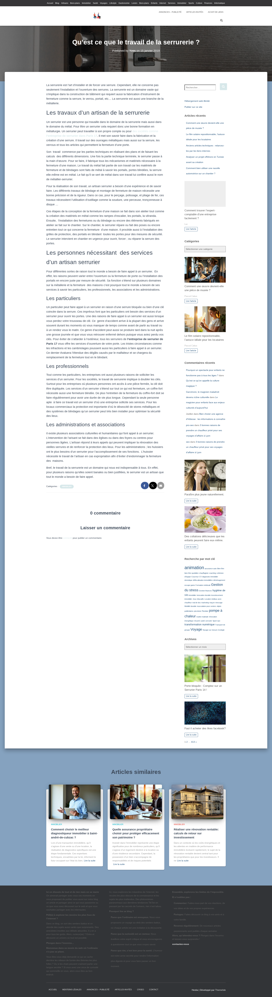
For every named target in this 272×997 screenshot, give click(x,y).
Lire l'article (191, 229)
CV (200, 577)
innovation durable (204, 595)
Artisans (64, 3)
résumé (197, 621)
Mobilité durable (190, 606)
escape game (189, 585)
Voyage (196, 629)
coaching (212, 573)
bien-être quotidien (191, 573)
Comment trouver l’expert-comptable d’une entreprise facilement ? (200, 214)
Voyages (103, 3)
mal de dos (196, 603)
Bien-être (220, 568)
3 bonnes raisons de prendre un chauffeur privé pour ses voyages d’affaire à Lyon (204, 430)
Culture (199, 3)
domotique (188, 580)
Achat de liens (215, 12)
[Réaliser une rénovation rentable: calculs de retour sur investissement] (197, 801)
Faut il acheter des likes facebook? (205, 728)
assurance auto (211, 568)
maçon (212, 603)
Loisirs (134, 3)
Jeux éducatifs (198, 599)
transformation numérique (199, 624)
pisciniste (197, 611)
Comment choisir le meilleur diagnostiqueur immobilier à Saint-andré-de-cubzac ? (74, 833)
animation (194, 567)
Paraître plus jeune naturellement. (204, 494)
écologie (221, 630)
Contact (153, 990)
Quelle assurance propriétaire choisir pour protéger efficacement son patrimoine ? (135, 833)
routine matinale (202, 617)
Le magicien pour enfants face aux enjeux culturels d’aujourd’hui (205, 402)
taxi (218, 621)
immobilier (192, 595)
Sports (191, 3)
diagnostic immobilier (210, 577)
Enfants (154, 3)
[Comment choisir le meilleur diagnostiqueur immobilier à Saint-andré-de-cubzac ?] (75, 801)
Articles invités (123, 990)
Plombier (205, 611)
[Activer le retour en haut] (266, 991)
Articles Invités (194, 12)
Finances (208, 3)
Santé (95, 3)
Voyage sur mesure (210, 630)
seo (188, 442)
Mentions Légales (71, 990)
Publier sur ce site (193, 107)
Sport (215, 621)
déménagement (219, 580)
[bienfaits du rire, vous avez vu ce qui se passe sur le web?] (96, 16)
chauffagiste (203, 573)
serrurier (208, 621)
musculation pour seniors (206, 606)
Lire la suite (191, 501)
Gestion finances (205, 591)
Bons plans (75, 3)
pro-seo (190, 425)
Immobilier (86, 3)
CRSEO (140, 990)
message (218, 603)
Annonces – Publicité (170, 12)
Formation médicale (203, 585)
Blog (57, 3)
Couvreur (195, 577)
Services (171, 3)
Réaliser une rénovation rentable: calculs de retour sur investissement (196, 833)
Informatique (219, 3)
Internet (162, 3)
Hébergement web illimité (197, 101)
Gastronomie (124, 3)
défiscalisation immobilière (203, 580)
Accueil (50, 3)
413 (193, 742)
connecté (67, 538)
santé (203, 621)
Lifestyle (112, 3)
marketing (205, 603)
